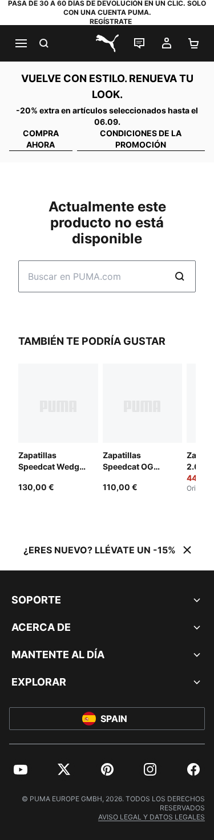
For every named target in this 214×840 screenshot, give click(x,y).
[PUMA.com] (107, 43)
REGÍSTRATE (111, 21)
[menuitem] (20, 769)
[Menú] (20, 43)
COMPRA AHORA (41, 138)
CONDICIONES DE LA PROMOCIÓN (140, 138)
